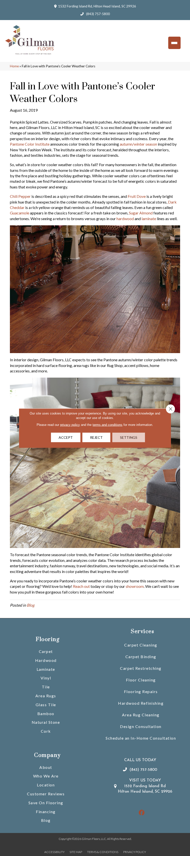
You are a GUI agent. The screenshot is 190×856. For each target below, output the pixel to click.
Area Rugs (45, 695)
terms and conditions (107, 424)
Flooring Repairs (141, 691)
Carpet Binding (140, 656)
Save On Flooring (45, 802)
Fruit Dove (137, 196)
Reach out (81, 586)
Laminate (46, 669)
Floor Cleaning (141, 679)
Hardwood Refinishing (141, 703)
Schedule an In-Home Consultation (141, 738)
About (45, 767)
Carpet (46, 651)
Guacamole (19, 212)
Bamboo (45, 713)
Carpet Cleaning (140, 645)
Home (14, 66)
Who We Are (46, 776)
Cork (46, 731)
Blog (30, 605)
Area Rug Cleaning (141, 714)
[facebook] (141, 813)
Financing (46, 811)
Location (46, 784)
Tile (46, 686)
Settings (128, 437)
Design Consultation (141, 726)
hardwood (125, 218)
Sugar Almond (141, 212)
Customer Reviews (46, 793)
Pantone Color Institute (29, 144)
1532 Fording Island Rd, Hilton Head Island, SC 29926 (97, 6)
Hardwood (46, 660)
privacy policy (70, 424)
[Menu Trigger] (174, 43)
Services (142, 631)
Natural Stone (46, 722)
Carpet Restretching (141, 668)
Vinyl (46, 677)
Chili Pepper (20, 196)
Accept (66, 437)
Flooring (47, 639)
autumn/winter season (138, 144)
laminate (149, 218)
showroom (135, 586)
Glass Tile (46, 704)
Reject (96, 437)
